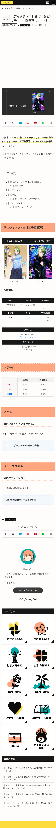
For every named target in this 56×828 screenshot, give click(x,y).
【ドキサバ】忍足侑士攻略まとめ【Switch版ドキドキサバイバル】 (27, 795)
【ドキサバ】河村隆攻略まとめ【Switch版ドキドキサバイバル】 (27, 769)
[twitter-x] (21, 599)
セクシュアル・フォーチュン (28, 199)
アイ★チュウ (25, 25)
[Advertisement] (28, 55)
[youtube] (30, 599)
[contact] (35, 599)
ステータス (15, 190)
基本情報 (19, 185)
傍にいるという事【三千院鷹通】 (26, 182)
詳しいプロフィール (28, 590)
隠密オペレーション (24, 207)
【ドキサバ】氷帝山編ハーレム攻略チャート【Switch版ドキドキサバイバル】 (27, 786)
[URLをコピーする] (50, 123)
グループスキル (17, 203)
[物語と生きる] (7, 2)
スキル (13, 195)
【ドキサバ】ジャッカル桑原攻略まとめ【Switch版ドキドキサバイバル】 (27, 804)
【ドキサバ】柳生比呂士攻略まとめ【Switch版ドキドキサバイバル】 (27, 778)
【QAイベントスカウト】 (28, 337)
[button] (5, 123)
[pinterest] (25, 599)
